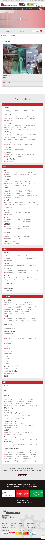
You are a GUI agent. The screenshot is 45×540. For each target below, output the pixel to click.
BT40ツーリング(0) (9, 417)
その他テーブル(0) (23, 445)
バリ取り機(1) (8, 258)
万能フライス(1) (19, 183)
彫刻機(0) (17, 185)
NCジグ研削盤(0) (23, 137)
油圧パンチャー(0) (9, 302)
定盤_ (5, 390)
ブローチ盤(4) (17, 226)
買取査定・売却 (5, 527)
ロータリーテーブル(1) (10, 444)
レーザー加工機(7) (21, 265)
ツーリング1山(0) (8, 418)
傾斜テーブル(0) (33, 444)
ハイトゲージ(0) (19, 399)
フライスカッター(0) (27, 432)
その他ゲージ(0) (19, 403)
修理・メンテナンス (6, 530)
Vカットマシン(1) (20, 256)
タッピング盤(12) (30, 205)
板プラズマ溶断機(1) (9, 265)
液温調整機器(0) (20, 452)
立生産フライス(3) (28, 181)
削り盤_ (6, 217)
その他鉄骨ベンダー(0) (10, 328)
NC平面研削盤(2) (8, 134)
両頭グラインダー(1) (32, 195)
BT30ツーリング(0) (27, 415)
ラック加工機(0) (17, 238)
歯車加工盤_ (7, 232)
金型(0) (33, 456)
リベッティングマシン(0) (30, 306)
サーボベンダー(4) (22, 279)
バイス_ (6, 385)
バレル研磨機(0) (8, 228)
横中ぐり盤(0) (8, 212)
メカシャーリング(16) (9, 255)
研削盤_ (6, 187)
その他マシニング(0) (9, 120)
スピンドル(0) (23, 425)
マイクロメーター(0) (17, 397)
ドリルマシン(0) (30, 309)
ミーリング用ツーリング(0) (11, 423)
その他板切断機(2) (9, 260)
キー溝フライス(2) (31, 183)
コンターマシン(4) (9, 304)
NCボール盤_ (8, 142)
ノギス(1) (7, 397)
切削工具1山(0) (8, 434)
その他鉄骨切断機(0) (9, 309)
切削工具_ (7, 430)
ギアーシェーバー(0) (17, 234)
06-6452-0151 (40, 5)
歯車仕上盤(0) (17, 236)
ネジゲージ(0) (31, 401)
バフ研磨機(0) (8, 229)
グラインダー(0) (26, 461)
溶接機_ (6, 316)
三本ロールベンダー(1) (10, 279)
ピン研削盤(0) (8, 197)
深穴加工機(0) (8, 205)
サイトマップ (21, 530)
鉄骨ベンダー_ (8, 324)
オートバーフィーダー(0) (19, 450)
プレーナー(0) (8, 219)
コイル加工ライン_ (10, 283)
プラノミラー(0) (17, 219)
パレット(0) (17, 458)
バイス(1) (7, 388)
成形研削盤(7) (18, 190)
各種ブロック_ (8, 408)
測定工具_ (7, 395)
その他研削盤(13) (18, 197)
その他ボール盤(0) (9, 207)
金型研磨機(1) (18, 228)
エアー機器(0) (16, 461)
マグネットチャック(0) (20, 439)
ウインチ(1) (7, 358)
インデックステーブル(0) (10, 445)
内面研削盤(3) (27, 190)
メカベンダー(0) (8, 277)
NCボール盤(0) (8, 144)
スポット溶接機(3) (9, 320)
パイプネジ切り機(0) (20, 304)
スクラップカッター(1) (32, 256)
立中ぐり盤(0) (28, 212)
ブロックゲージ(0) (29, 397)
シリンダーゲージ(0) (9, 401)
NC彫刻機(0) (19, 129)
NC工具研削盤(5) (8, 139)
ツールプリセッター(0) (20, 454)
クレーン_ (7, 336)
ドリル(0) (22, 423)
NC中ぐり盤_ (8, 147)
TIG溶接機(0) (32, 318)
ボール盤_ (7, 200)
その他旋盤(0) (8, 176)
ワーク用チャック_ (10, 437)
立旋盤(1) (23, 172)
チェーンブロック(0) (9, 353)
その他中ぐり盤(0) (9, 214)
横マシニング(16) (19, 116)
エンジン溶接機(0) (32, 320)
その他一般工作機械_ (10, 241)
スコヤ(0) (29, 403)
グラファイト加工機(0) (21, 118)
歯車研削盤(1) (8, 236)
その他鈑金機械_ (9, 288)
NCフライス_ (8, 123)
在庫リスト (14, 527)
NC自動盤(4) (25, 110)
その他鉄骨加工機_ (9, 331)
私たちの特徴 (13, 523)
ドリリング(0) (32, 118)
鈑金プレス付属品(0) (9, 272)
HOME (3, 8)
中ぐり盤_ (7, 210)
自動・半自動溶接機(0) (20, 318)
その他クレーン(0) (32, 338)
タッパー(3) (16, 432)
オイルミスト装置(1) (28, 458)
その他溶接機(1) (22, 321)
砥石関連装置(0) (8, 456)
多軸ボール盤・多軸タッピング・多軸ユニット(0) (15, 204)
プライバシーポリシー (30, 523)
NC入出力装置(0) (32, 454)
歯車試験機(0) (8, 238)
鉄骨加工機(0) (20, 309)
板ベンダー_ (7, 275)
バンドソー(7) (19, 302)
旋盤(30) (15, 172)
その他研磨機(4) (27, 229)
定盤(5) (6, 392)
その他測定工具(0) (33, 405)
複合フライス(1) (8, 185)
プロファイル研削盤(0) (19, 195)
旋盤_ (5, 170)
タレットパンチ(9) (9, 270)
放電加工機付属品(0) (18, 156)
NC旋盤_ (6, 108)
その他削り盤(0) (27, 221)
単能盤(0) (35, 174)
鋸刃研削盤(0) (8, 195)
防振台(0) (16, 460)
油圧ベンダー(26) (19, 277)
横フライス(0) (18, 181)
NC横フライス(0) (19, 125)
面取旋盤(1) (15, 174)
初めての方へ (9, 8)
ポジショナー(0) (25, 311)
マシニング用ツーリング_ (12, 413)
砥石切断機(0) (18, 307)
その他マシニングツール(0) (22, 418)
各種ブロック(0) (8, 410)
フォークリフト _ (9, 341)
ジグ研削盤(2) (30, 191)
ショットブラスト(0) (9, 306)
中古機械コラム (22, 525)
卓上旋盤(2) (7, 172)
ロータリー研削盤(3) (18, 191)
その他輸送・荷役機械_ (11, 371)
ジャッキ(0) (17, 456)
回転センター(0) (8, 454)
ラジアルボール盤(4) (30, 202)
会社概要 (20, 523)
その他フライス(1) (27, 185)
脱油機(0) (30, 450)
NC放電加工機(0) (20, 154)
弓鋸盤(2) (31, 304)
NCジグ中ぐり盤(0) (20, 149)
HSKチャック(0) (32, 417)
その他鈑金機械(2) (9, 290)
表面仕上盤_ (7, 224)
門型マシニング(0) (31, 116)
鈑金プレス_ (7, 268)
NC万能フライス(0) (22, 127)
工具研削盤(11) (17, 193)
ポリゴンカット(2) (25, 174)
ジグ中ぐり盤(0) (17, 212)
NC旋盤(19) (7, 110)
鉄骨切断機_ (7, 300)
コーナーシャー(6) (18, 258)
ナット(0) (32, 425)
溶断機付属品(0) (32, 265)
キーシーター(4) (17, 221)
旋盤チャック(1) (8, 439)
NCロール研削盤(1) (20, 139)
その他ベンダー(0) (9, 280)
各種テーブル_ (8, 442)
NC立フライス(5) (8, 125)
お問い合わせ (22, 475)
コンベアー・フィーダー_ (12, 366)
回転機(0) (16, 311)
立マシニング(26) (8, 116)
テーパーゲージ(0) (9, 403)
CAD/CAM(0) (8, 460)
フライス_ (7, 179)
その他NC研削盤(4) (32, 139)
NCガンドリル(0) (29, 144)
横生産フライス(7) (9, 183)
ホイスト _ (7, 346)
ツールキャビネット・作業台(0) (29, 460)
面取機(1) (17, 243)
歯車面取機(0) (27, 236)
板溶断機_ (7, 263)
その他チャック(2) (33, 439)
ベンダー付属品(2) (34, 279)
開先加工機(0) (8, 311)
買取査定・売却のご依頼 (31, 527)
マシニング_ (8, 114)
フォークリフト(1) (9, 343)
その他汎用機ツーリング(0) (11, 427)
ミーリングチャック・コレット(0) (12, 415)
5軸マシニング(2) (8, 118)
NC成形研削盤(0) (19, 134)
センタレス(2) (8, 193)
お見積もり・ (41, 9)
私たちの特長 (14, 8)
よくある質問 (36, 8)
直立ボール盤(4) (19, 202)
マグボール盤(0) (8, 313)
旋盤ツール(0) (8, 432)
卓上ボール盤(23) (8, 202)
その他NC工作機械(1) (9, 161)
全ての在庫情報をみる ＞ (8, 31)
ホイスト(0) (7, 348)
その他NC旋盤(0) (8, 111)
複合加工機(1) (35, 110)
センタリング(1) (8, 243)
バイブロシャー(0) (9, 256)
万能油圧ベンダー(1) (30, 277)
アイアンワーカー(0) (19, 313)
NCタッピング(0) (18, 144)
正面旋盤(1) (30, 172)
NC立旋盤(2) (16, 110)
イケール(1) (14, 392)
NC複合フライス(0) (31, 125)
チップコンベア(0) (32, 452)
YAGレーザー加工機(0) (10, 321)
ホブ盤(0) (7, 234)
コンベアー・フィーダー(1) (11, 368)
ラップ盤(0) (26, 226)
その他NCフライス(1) (30, 129)
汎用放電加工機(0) (9, 154)
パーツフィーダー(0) (9, 452)
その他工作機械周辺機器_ (11, 448)
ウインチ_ (7, 356)
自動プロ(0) (7, 450)
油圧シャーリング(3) (22, 255)
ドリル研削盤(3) (27, 193)
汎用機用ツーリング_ (10, 421)
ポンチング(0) (29, 302)
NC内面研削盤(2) (8, 135)
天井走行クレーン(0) (9, 338)
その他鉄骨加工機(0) (9, 333)
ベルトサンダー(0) (29, 228)
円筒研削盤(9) (8, 191)
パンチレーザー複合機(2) (21, 270)
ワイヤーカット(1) (31, 154)
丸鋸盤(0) (19, 306)
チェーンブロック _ (10, 351)
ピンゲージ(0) (30, 399)
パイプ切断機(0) (28, 307)
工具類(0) (36, 461)
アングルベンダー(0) (20, 326)
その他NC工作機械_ (10, 159)
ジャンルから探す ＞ (22, 31)
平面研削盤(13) (8, 190)
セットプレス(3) (34, 270)
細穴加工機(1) (8, 156)
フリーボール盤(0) (34, 204)
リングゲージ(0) (20, 401)
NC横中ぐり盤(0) (8, 149)
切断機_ (6, 253)
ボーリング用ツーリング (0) (11, 425)
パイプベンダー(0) (9, 326)
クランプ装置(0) (8, 458)
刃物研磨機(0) (17, 229)
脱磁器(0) (26, 456)
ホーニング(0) (8, 226)
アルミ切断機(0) (8, 307)
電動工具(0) (7, 461)
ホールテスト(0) (8, 405)
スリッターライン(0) (9, 285)
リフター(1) (7, 363)
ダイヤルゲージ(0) (9, 399)
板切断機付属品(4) (30, 258)
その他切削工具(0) (19, 434)
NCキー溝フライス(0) (9, 127)
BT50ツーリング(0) (21, 417)
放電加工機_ (7, 152)
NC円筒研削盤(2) (19, 135)
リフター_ (7, 361)
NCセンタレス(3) (30, 135)
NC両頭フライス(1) (9, 129)
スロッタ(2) (7, 221)
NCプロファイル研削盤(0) (10, 137)
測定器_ (6, 376)
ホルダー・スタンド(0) (20, 405)
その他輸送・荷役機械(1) (10, 373)
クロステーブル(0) (22, 444)
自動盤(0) (7, 174)
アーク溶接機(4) (8, 318)
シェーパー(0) (28, 219)
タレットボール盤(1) (18, 205)
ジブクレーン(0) (20, 338)
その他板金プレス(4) (21, 272)
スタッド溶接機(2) (20, 320)
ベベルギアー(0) (28, 234)
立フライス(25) (8, 181)
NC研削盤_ (7, 132)
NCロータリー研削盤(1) (32, 134)
